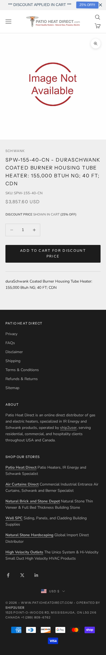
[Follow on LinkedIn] (36, 575)
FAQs (10, 342)
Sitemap (12, 387)
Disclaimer (14, 351)
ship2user (68, 427)
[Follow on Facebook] (8, 575)
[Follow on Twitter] (22, 575)
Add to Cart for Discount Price (53, 253)
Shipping (12, 360)
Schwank (15, 151)
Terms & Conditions (22, 369)
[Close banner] (100, 5)
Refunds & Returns (21, 378)
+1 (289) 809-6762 (36, 617)
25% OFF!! (86, 5)
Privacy (11, 333)
